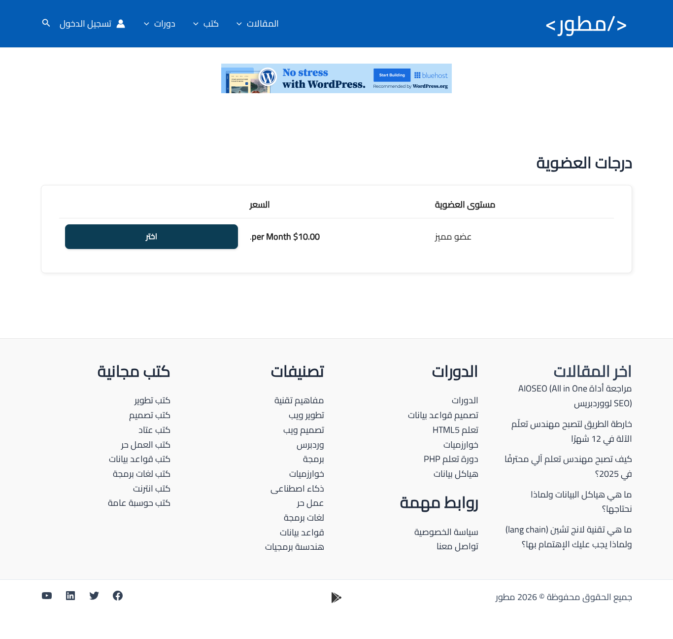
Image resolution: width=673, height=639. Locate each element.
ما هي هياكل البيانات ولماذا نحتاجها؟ (581, 501)
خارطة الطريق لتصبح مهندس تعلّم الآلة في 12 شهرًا (571, 431)
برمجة (313, 459)
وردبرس (310, 444)
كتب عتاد (154, 430)
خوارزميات (460, 444)
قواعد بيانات (302, 532)
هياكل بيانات (456, 473)
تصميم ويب (303, 430)
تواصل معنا (457, 546)
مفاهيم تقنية (299, 400)
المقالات (263, 23)
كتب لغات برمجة (141, 473)
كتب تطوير (152, 400)
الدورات (465, 400)
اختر (151, 236)
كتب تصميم (149, 415)
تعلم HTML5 (455, 430)
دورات (164, 23)
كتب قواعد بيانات (139, 459)
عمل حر (310, 503)
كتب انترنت (151, 488)
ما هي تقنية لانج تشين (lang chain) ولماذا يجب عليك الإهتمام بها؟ (568, 536)
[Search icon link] (45, 24)
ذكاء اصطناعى (297, 488)
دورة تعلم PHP (451, 459)
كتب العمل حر (145, 444)
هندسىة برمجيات (294, 546)
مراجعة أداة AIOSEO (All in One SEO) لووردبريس (575, 395)
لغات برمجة (304, 517)
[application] (241, 23)
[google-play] (336, 597)
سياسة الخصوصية (446, 532)
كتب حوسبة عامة (139, 503)
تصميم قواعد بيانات (443, 415)
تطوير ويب (306, 415)
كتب (211, 23)
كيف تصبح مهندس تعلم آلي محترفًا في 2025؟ (568, 466)
